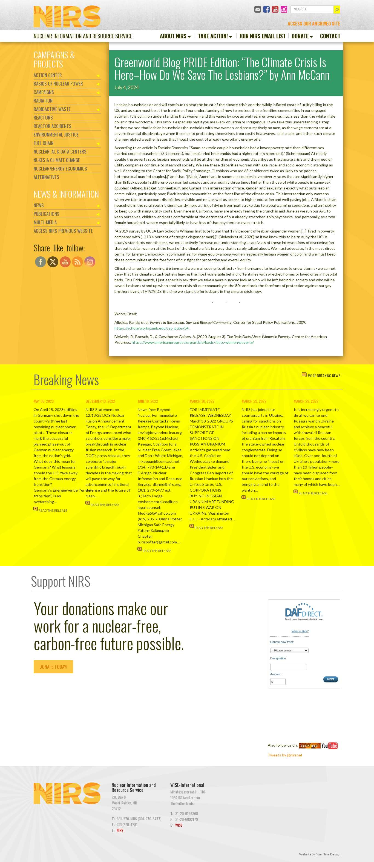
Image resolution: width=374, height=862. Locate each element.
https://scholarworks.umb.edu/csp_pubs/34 (151, 328)
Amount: (275, 674)
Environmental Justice (56, 134)
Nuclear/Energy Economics (60, 168)
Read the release (53, 510)
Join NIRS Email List (262, 36)
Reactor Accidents (52, 126)
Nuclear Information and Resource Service (83, 36)
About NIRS (173, 36)
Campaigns (44, 92)
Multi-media (45, 222)
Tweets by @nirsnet (285, 755)
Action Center (48, 75)
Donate (300, 36)
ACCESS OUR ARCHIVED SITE (314, 23)
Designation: (278, 658)
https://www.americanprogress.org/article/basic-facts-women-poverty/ (193, 342)
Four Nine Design (328, 854)
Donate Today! (53, 666)
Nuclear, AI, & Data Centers (60, 151)
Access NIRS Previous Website (63, 230)
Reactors (43, 117)
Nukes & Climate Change (57, 160)
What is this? (300, 631)
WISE (178, 825)
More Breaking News (324, 375)
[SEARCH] (336, 9)
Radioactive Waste (52, 109)
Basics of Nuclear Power (58, 83)
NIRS (120, 830)
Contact (330, 36)
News (39, 205)
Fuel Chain (43, 143)
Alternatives (46, 177)
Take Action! (213, 36)
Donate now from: (282, 641)
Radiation (43, 100)
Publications (46, 213)
